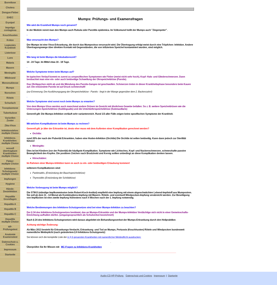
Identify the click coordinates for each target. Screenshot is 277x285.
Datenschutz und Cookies (139, 275)
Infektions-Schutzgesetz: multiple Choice (10, 171)
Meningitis (10, 73)
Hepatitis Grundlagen (10, 197)
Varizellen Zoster (10, 119)
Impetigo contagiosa (10, 28)
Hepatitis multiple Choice (10, 220)
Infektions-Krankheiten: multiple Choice (10, 140)
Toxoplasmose (10, 108)
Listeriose (10, 53)
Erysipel (10, 22)
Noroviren (10, 93)
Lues (10, 58)
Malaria (10, 62)
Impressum (10, 249)
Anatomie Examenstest (10, 235)
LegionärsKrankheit (10, 46)
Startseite (10, 254)
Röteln (10, 98)
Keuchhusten (10, 35)
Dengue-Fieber (10, 12)
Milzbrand (10, 78)
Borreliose (10, 2)
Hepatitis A (10, 204)
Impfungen (10, 179)
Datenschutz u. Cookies (10, 243)
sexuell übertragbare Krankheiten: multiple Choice (10, 152)
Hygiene (10, 184)
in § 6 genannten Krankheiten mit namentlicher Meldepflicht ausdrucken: (104, 237)
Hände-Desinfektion (10, 190)
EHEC (10, 17)
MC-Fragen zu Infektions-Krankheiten (81, 247)
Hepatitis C (10, 214)
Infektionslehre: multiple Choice (10, 131)
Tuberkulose (10, 113)
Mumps (10, 88)
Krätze (10, 40)
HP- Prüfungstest (10, 228)
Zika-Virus (10, 125)
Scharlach (10, 103)
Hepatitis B (10, 209)
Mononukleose (10, 83)
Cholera (10, 7)
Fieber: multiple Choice (10, 162)
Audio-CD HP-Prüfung (112, 275)
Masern (10, 68)
